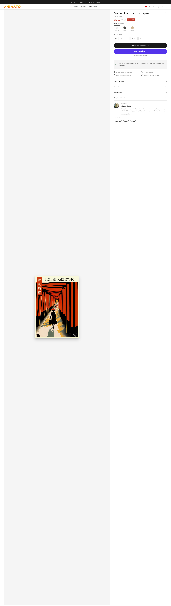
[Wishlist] (154, 7)
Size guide (117, 87)
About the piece (119, 81)
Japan (133, 121)
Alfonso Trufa (118, 16)
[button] (150, 7)
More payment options (140, 55)
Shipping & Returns (120, 98)
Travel (126, 121)
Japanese (118, 121)
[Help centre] (158, 7)
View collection (125, 114)
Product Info (118, 92)
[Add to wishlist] (165, 13)
